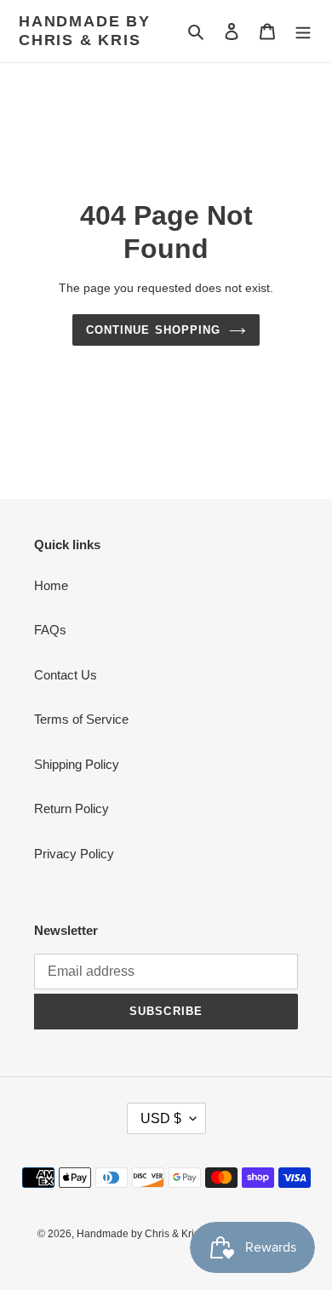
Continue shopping (153, 330)
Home (51, 585)
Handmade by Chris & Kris (85, 31)
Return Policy (71, 808)
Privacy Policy (74, 853)
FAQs (50, 629)
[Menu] (303, 31)
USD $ (160, 1118)
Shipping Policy (76, 764)
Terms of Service (81, 719)
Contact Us (65, 675)
